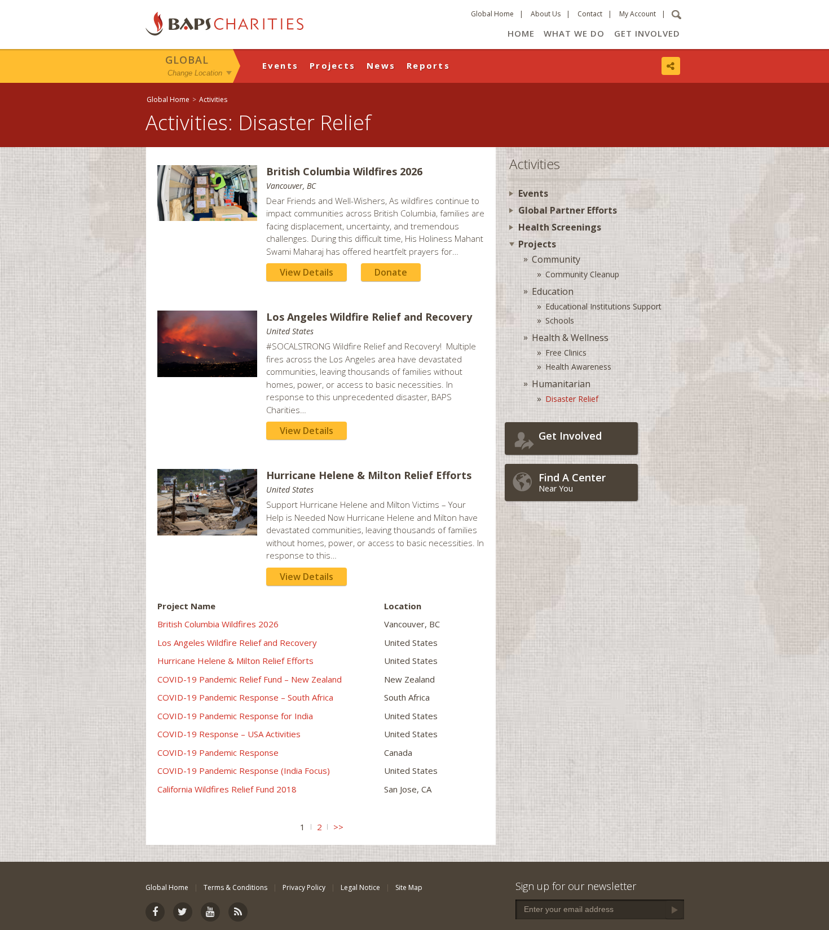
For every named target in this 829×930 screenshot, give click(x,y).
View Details (306, 272)
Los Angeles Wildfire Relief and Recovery (237, 642)
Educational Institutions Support (603, 306)
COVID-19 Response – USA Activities (229, 733)
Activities (213, 99)
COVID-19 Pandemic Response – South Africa (245, 697)
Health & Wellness (570, 337)
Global (187, 60)
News (381, 65)
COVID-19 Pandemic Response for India (235, 715)
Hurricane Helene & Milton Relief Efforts (235, 660)
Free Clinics (566, 352)
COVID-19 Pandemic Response (218, 752)
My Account (637, 14)
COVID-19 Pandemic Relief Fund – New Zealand (249, 679)
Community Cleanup (582, 274)
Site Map (408, 887)
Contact (589, 14)
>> (338, 827)
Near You (572, 482)
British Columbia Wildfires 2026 (218, 624)
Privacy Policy (304, 887)
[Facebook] (155, 912)
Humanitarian (561, 384)
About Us (546, 14)
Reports (428, 65)
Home (521, 33)
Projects (332, 65)
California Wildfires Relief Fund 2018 (227, 789)
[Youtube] (210, 912)
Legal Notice (360, 887)
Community (556, 259)
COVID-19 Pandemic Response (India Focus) (243, 770)
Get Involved (647, 33)
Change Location (194, 72)
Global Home (492, 14)
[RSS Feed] (238, 912)
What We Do (574, 33)
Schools (559, 320)
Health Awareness (578, 366)
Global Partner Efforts (567, 210)
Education (553, 291)
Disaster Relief (571, 398)
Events (280, 65)
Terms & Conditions (235, 887)
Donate (390, 272)
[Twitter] (182, 912)
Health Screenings (559, 227)
